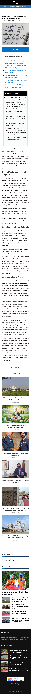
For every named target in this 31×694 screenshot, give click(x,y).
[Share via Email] (18, 367)
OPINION (10, 6)
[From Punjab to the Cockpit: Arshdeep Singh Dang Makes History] (15, 441)
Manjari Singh (10, 20)
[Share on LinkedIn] (15, 367)
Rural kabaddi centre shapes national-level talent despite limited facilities (19, 613)
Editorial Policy (15, 684)
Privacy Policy (5, 684)
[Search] (29, 2)
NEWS (5, 6)
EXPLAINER (17, 6)
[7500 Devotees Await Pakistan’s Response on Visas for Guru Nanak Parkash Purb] (15, 386)
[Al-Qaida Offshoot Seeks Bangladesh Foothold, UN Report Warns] (6, 606)
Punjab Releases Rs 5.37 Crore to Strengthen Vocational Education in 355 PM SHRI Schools (20, 620)
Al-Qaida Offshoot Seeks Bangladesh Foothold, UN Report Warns (20, 606)
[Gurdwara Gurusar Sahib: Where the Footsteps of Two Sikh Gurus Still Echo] (15, 524)
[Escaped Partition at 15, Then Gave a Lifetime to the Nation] (15, 469)
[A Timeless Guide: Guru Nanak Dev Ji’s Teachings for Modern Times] (15, 414)
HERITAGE (24, 6)
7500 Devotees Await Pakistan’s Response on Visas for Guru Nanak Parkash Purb (20, 599)
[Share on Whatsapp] (16, 367)
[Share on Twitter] (13, 367)
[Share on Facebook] (11, 367)
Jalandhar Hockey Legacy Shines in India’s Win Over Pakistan (15, 593)
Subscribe (14, 686)
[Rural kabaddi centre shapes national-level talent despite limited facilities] (6, 613)
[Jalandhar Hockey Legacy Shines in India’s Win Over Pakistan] (15, 580)
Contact (24, 684)
